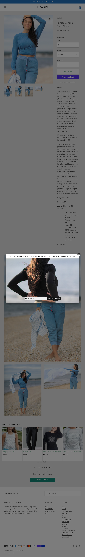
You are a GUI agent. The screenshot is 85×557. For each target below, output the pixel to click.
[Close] (79, 254)
